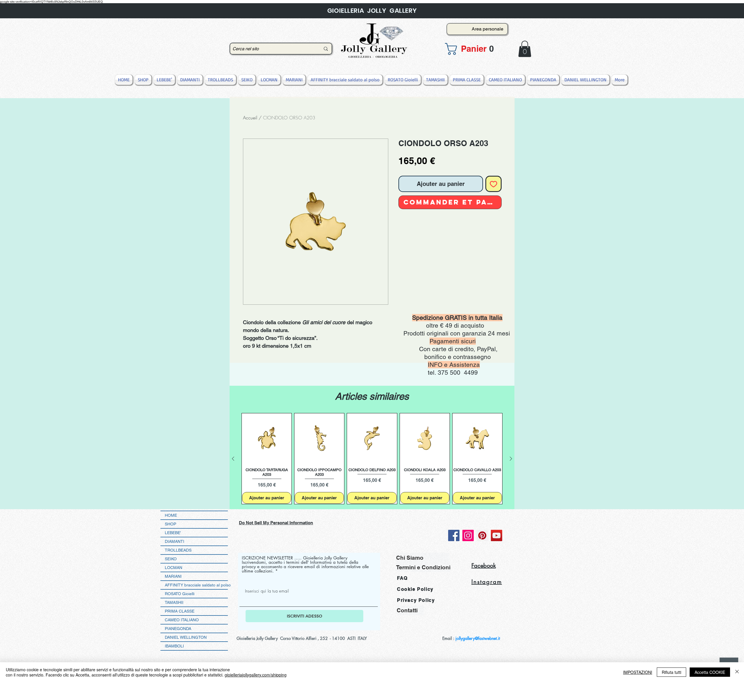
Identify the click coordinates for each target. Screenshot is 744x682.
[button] (475, 49)
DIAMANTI (174, 541)
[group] (372, 459)
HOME (171, 515)
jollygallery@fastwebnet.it (477, 638)
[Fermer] (737, 672)
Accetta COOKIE (710, 672)
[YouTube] (496, 535)
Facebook (483, 565)
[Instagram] (468, 535)
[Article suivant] (510, 458)
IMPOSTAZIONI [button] (637, 672)
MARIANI (173, 576)
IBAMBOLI (174, 646)
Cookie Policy (415, 589)
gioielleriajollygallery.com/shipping (256, 675)
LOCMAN (173, 567)
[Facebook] (453, 535)
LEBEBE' (173, 532)
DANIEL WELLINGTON (186, 637)
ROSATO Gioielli (179, 593)
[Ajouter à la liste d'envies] (493, 184)
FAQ (402, 578)
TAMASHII (174, 602)
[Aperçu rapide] (266, 438)
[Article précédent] (233, 458)
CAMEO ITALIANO (182, 620)
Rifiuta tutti (671, 672)
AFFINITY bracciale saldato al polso (196, 585)
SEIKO (171, 559)
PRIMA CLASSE (179, 611)
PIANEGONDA (178, 628)
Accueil (250, 117)
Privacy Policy (416, 600)
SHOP (170, 524)
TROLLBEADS (178, 550)
